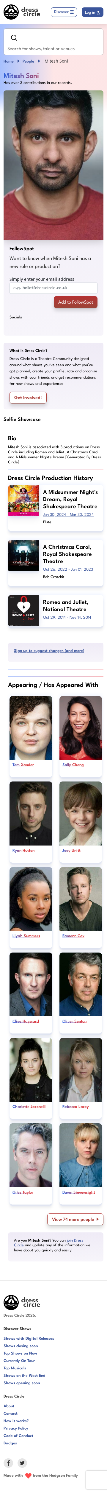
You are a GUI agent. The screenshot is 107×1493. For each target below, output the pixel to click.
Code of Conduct (18, 1436)
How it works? (16, 1421)
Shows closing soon (21, 1346)
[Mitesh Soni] (53, 165)
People (28, 61)
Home (9, 61)
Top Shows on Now (20, 1353)
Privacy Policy (16, 1428)
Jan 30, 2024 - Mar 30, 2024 (68, 515)
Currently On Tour (19, 1361)
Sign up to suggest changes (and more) (49, 651)
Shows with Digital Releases (29, 1339)
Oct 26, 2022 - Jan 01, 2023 (68, 570)
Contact (11, 1414)
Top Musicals (15, 1368)
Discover (61, 12)
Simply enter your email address (42, 279)
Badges (10, 1443)
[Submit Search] (14, 38)
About (9, 1406)
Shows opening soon (22, 1383)
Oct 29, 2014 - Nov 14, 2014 (67, 618)
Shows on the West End (24, 1376)
